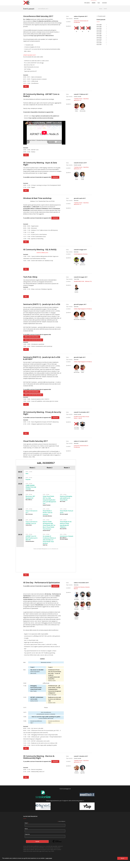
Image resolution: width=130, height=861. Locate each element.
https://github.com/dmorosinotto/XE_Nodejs (41, 118)
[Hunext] (43, 806)
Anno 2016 (99, 42)
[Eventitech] (87, 793)
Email (26, 823)
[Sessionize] (43, 794)
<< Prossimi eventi (101, 16)
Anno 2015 (99, 44)
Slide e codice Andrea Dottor (32, 336)
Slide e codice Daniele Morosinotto (33, 340)
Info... (26, 86)
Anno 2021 (99, 33)
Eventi (93, 2)
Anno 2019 (99, 37)
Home (100, 8)
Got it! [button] (122, 858)
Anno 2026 (99, 24)
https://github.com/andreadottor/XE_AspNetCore (45, 116)
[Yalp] (87, 806)
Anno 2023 (99, 30)
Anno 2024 (99, 28)
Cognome (27, 834)
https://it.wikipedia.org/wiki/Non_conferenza (45, 21)
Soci (99, 2)
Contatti (104, 2)
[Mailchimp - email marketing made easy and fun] (57, 842)
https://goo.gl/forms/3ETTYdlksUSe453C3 (42, 35)
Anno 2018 (99, 39)
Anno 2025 (99, 26)
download (55, 177)
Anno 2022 (99, 32)
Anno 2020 (99, 35)
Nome (26, 828)
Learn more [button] (48, 858)
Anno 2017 (99, 41)
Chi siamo (87, 2)
